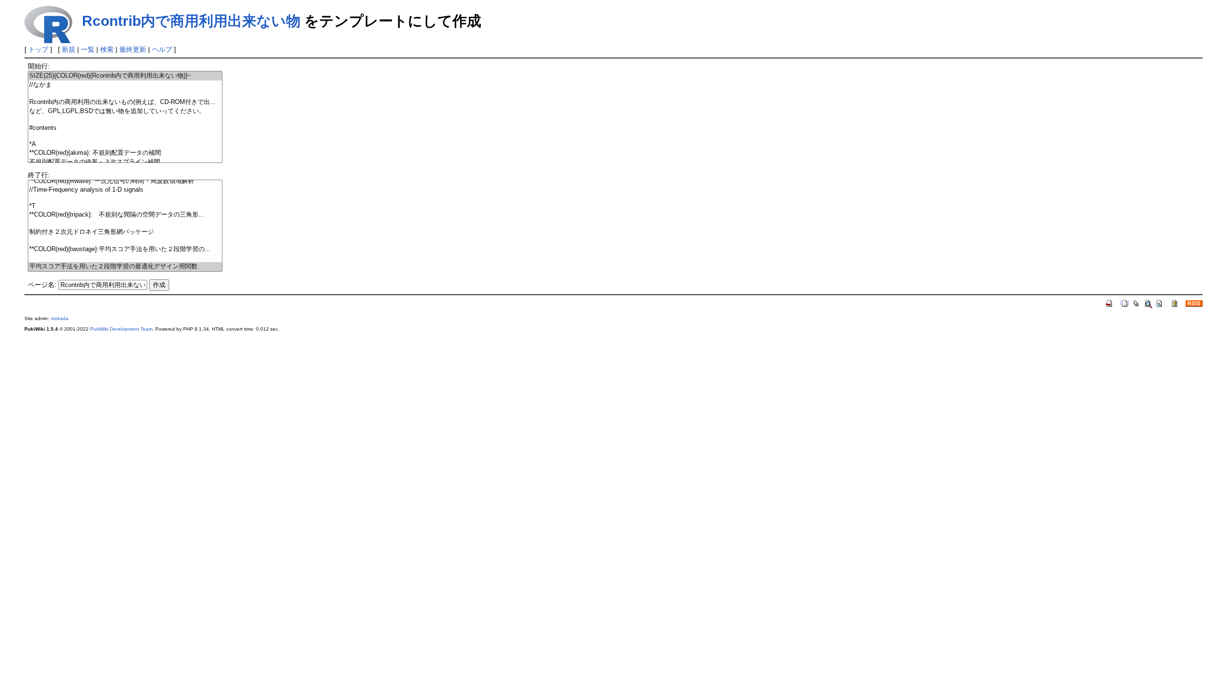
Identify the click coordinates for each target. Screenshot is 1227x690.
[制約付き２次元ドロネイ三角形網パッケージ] (125, 232)
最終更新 (132, 49)
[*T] (125, 206)
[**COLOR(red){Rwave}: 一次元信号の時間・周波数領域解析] (125, 181)
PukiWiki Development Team (121, 329)
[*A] (125, 144)
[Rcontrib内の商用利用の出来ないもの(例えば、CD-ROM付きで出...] (125, 102)
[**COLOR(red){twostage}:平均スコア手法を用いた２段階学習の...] (125, 249)
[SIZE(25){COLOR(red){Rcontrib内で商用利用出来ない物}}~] (125, 75)
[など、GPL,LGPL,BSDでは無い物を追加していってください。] (125, 111)
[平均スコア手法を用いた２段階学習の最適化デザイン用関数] (125, 266)
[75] (125, 223)
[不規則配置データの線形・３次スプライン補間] (125, 162)
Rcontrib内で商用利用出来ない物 (191, 21)
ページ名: (42, 284)
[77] (125, 241)
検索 (107, 49)
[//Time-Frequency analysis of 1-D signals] (125, 190)
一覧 (87, 49)
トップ (38, 49)
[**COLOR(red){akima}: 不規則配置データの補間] (125, 153)
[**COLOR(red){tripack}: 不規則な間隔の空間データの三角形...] (125, 214)
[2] (125, 94)
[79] (125, 258)
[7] (125, 136)
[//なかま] (125, 85)
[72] (125, 198)
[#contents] (125, 128)
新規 (68, 49)
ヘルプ (162, 49)
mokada (60, 318)
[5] (125, 120)
